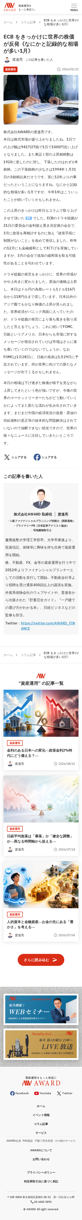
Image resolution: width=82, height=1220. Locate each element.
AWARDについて (41, 1150)
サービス (41, 1133)
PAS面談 (28, 1140)
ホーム (8, 22)
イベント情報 (41, 1115)
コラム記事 (28, 22)
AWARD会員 (13, 1140)
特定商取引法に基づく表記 (41, 1181)
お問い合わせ (41, 1159)
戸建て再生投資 (44, 1140)
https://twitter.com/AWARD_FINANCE (48, 626)
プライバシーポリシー (41, 1172)
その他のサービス (65, 1140)
